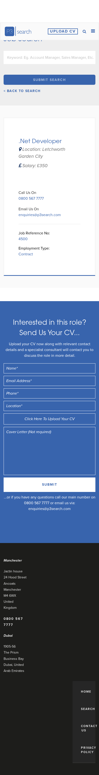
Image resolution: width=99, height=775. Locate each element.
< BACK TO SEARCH (22, 91)
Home (86, 691)
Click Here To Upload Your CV (50, 419)
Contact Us (86, 728)
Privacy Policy (86, 750)
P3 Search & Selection (18, 31)
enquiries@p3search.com (40, 214)
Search (86, 709)
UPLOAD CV (63, 31)
